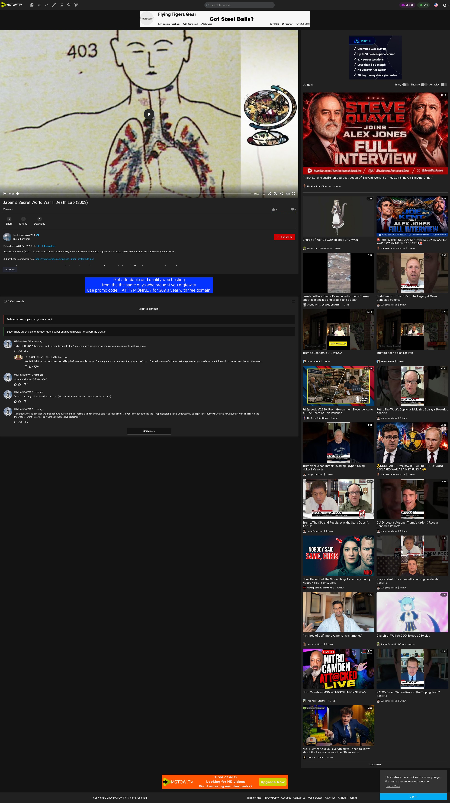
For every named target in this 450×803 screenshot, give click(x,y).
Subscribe (286, 237)
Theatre (415, 84)
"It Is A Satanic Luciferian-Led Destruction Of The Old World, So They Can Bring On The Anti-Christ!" (368, 177)
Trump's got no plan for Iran (395, 353)
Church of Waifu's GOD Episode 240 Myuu (330, 239)
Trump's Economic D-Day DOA (322, 353)
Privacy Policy (271, 797)
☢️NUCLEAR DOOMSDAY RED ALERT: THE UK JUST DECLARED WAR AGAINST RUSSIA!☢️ (410, 467)
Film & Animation (46, 246)
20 (275, 194)
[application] (149, 114)
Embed (23, 223)
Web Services (315, 797)
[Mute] (281, 193)
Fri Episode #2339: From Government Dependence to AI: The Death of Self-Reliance (338, 411)
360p (288, 194)
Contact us (299, 797)
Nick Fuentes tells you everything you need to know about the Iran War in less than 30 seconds (336, 750)
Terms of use (254, 797)
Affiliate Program (347, 797)
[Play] (4, 193)
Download (39, 223)
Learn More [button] (393, 786)
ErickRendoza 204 (24, 235)
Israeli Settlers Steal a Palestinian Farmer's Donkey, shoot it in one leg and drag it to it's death (336, 297)
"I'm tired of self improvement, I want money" (332, 635)
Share (9, 223)
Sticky (397, 84)
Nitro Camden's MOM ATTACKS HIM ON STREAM (334, 692)
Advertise (330, 797)
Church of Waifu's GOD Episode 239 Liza (403, 635)
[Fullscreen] (293, 193)
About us (286, 797)
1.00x (263, 194)
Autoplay (434, 84)
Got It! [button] (413, 796)
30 (269, 194)
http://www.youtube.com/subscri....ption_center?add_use (65, 259)
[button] (436, 5)
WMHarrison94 (22, 341)
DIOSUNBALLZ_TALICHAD (41, 356)
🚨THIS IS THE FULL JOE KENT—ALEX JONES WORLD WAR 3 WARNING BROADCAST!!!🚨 (412, 241)
